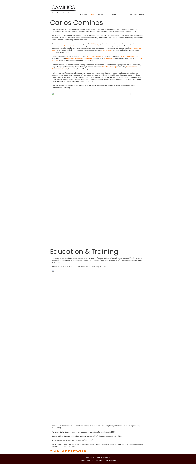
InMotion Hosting (96, 460)
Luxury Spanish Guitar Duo (136, 14)
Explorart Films (131, 67)
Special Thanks (110, 460)
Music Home (83, 14)
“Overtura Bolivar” (108, 67)
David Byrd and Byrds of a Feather (79, 58)
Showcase (100, 14)
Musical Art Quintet (128, 56)
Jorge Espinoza (99, 46)
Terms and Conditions (103, 457)
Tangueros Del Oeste (95, 56)
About (92, 14)
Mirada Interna (109, 58)
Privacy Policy (90, 457)
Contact (113, 14)
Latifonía (109, 46)
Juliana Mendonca (71, 46)
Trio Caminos (106, 50)
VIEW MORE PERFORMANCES (68, 451)
